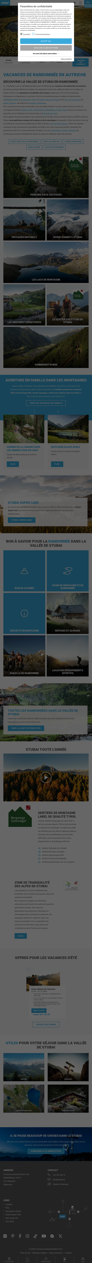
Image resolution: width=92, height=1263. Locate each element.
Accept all (46, 41)
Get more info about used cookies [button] (45, 53)
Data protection (66, 59)
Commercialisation (42, 34)
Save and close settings (46, 48)
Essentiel (26, 34)
